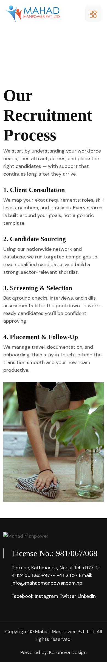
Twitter (68, 596)
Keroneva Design (68, 652)
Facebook (22, 596)
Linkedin (87, 596)
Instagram (46, 596)
